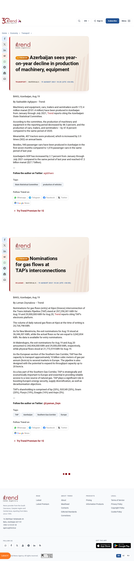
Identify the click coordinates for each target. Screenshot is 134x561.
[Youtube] (22, 545)
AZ (123, 556)
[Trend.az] (11, 21)
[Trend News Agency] (10, 498)
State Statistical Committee (26, 185)
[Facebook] (11, 545)
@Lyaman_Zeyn (52, 403)
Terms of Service (117, 500)
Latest (38, 500)
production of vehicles (52, 185)
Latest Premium (42, 504)
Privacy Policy (116, 504)
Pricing (89, 500)
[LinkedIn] (34, 545)
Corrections (66, 516)
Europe (64, 415)
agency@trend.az (9, 528)
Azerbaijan (27, 415)
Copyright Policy (117, 508)
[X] (17, 545)
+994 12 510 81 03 (10, 525)
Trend (50, 113)
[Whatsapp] (5, 545)
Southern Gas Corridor (46, 415)
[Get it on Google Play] (122, 545)
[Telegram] (28, 545)
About (63, 500)
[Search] (79, 20)
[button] (4, 38)
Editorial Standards (69, 512)
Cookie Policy (116, 512)
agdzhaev (49, 173)
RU (128, 556)
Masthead (65, 504)
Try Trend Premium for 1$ (30, 210)
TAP (16, 415)
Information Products (95, 504)
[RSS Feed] (40, 545)
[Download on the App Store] (104, 545)
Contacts (65, 508)
